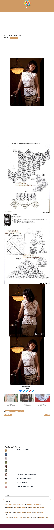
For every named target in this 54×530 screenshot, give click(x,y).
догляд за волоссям (14, 509)
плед (36, 514)
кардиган (19, 512)
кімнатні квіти (40, 512)
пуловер (40, 514)
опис (25, 514)
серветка (11, 517)
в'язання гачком (8, 411)
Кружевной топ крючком (11, 402)
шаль (47, 517)
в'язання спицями (29, 504)
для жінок (15, 411)
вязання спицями (9, 507)
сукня (20, 517)
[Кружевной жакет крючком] (27, 398)
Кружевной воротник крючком (42, 402)
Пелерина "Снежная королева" (23, 449)
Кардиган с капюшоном (22, 482)
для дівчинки (36, 507)
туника (34, 517)
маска (13, 514)
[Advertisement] (27, 25)
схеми (28, 517)
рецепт (44, 514)
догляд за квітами (24, 509)
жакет (6, 512)
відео (15, 507)
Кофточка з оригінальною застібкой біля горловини (28, 453)
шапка (6, 519)
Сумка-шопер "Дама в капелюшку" (24, 478)
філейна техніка (40, 517)
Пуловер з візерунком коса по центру (25, 486)
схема (20, 411)
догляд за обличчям (34, 509)
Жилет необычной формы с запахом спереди (27, 474)
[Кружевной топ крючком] (11, 398)
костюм (24, 512)
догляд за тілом (43, 509)
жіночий (14, 512)
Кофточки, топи (14, 37)
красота (34, 512)
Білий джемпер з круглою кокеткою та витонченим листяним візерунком (33, 457)
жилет (10, 512)
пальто (32, 514)
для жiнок (42, 507)
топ (23, 411)
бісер (6, 504)
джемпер (19, 507)
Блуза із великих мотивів (22, 470)
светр (6, 517)
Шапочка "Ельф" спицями (22, 466)
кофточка (29, 512)
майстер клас (8, 514)
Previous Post (8, 414)
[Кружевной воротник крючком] (42, 398)
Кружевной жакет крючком (26, 402)
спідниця (16, 517)
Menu (28, 7)
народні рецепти (19, 514)
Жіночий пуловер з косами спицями (24, 461)
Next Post (46, 414)
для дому (24, 507)
